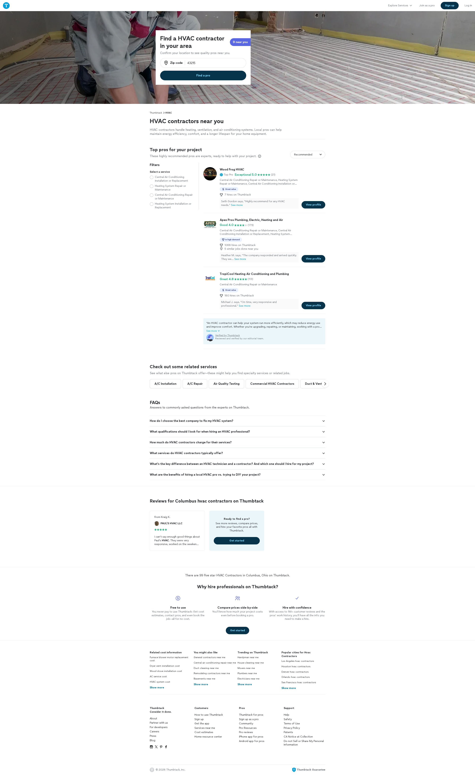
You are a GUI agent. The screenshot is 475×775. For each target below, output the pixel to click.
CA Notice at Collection (298, 736)
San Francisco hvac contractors (298, 682)
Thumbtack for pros (251, 714)
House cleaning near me (251, 662)
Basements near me (204, 678)
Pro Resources (248, 728)
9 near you (240, 42)
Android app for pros (251, 741)
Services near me (204, 728)
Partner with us (159, 722)
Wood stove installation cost (166, 671)
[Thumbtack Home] (6, 5)
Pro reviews (246, 732)
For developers (159, 727)
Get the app (201, 723)
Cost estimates (203, 732)
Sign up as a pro (249, 719)
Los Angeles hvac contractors (297, 661)
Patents (288, 732)
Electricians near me (248, 678)
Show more (157, 687)
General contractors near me (209, 657)
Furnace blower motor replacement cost (169, 659)
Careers (154, 731)
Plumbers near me (247, 673)
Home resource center (208, 736)
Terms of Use (292, 723)
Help (286, 714)
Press (153, 736)
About (153, 718)
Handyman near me (248, 657)
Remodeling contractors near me (212, 673)
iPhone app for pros (251, 736)
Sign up (199, 719)
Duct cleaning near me (206, 668)
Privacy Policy (292, 728)
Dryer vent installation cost (165, 666)
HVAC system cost (160, 682)
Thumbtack (156, 112)
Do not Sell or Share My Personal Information (304, 743)
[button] (226, 175)
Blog (152, 740)
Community (246, 723)
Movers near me (246, 668)
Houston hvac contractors (295, 666)
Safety (288, 719)
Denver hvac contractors (295, 672)
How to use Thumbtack (208, 714)
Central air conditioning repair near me (215, 662)
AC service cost (158, 676)
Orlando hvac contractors (295, 677)
